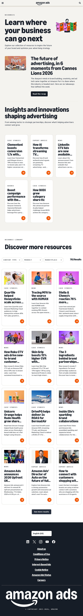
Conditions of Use (41, 554)
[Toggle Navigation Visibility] (2, 3)
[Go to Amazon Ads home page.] (41, 598)
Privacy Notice (42, 559)
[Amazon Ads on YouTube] (47, 542)
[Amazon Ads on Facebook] (53, 542)
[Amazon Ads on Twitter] (34, 542)
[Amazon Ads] (41, 3)
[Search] (80, 3)
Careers (41, 580)
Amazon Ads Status (41, 574)
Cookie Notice (41, 569)
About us (41, 548)
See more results (41, 512)
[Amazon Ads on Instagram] (40, 542)
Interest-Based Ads (41, 564)
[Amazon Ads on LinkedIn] (27, 542)
